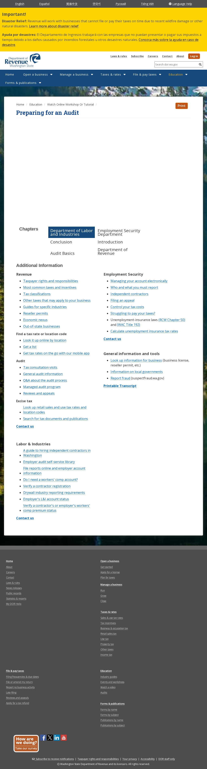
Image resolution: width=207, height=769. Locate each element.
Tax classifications (37, 294)
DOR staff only (166, 759)
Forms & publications (21, 83)
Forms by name (108, 709)
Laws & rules (119, 56)
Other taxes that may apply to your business (57, 300)
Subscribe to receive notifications (55, 759)
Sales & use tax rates (111, 618)
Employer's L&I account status (46, 499)
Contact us (25, 427)
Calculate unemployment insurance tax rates (144, 331)
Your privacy (130, 759)
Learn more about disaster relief (53, 26)
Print (182, 105)
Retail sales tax (108, 633)
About (180, 56)
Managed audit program (41, 387)
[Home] (17, 59)
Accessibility (148, 759)
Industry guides (108, 676)
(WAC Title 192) (128, 324)
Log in (194, 56)
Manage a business (74, 74)
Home (9, 74)
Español (44, 4)
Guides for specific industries (45, 307)
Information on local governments (137, 371)
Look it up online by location (44, 340)
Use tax (104, 639)
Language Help (182, 4)
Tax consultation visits (40, 367)
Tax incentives (108, 623)
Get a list (29, 347)
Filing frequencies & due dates (22, 676)
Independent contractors (129, 294)
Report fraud (120, 378)
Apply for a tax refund (17, 703)
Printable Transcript (120, 386)
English (19, 4)
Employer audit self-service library (49, 462)
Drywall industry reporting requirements (54, 492)
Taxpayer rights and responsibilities (50, 281)
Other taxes (106, 649)
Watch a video (107, 687)
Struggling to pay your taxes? (133, 313)
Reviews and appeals (39, 393)
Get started (106, 567)
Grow (103, 595)
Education (176, 74)
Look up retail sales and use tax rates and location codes (54, 409)
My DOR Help (13, 604)
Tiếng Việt (147, 4)
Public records (13, 593)
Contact (167, 56)
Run (102, 590)
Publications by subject (112, 725)
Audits (103, 692)
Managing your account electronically (139, 281)
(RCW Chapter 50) (171, 320)
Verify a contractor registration (47, 486)
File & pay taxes (145, 74)
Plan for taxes (107, 577)
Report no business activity (20, 687)
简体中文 (72, 4)
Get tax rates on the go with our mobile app (56, 353)
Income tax (106, 654)
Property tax (107, 644)
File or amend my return (19, 682)
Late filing (11, 692)
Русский (121, 4)
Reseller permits (35, 313)
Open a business (35, 74)
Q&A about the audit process (45, 380)
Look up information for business (136, 360)
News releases (14, 588)
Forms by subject (109, 715)
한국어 (96, 4)
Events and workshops (112, 682)
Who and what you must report (134, 287)
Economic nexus (35, 320)
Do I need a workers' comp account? (50, 479)
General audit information (43, 374)
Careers (153, 56)
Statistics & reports (16, 598)
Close (103, 601)
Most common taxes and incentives (49, 287)
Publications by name (111, 720)
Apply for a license (110, 572)
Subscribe (137, 56)
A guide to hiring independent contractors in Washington (57, 453)
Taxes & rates (110, 74)
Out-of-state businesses (41, 326)
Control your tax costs (127, 307)
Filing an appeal (122, 300)
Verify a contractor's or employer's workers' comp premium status (56, 508)
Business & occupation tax (114, 628)
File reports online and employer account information (54, 470)
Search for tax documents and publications (55, 418)
